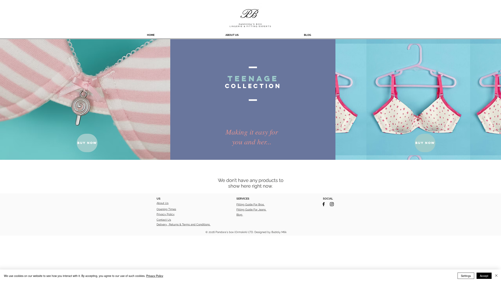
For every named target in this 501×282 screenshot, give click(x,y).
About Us (163, 203)
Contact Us (164, 219)
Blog (239, 214)
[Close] (496, 276)
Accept (484, 276)
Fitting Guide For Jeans (251, 209)
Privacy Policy (166, 214)
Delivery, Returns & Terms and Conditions (184, 224)
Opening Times (166, 209)
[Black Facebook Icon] (323, 204)
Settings (466, 276)
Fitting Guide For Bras (250, 204)
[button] (87, 143)
